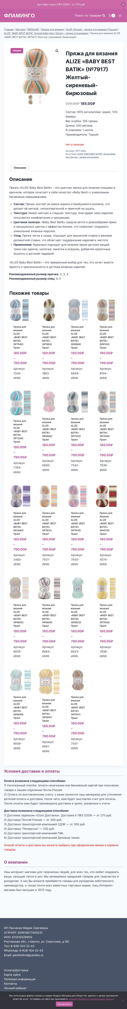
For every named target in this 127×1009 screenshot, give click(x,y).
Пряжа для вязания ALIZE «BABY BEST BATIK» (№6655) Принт (20, 615)
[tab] (20, 167)
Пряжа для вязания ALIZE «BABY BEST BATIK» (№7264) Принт (20, 431)
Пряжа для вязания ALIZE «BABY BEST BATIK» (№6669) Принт (78, 337)
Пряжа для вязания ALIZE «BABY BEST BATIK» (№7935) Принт (78, 523)
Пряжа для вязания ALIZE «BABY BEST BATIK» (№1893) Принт (49, 337)
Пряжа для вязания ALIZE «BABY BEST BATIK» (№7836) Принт (107, 615)
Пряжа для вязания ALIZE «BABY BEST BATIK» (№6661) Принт (49, 710)
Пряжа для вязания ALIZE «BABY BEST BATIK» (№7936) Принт (107, 429)
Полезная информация (20, 979)
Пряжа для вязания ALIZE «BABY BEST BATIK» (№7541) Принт (78, 707)
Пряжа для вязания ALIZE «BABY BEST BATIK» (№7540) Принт (20, 337)
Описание (20, 167)
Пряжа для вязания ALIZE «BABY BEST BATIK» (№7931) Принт (49, 523)
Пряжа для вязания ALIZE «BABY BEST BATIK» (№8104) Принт (107, 337)
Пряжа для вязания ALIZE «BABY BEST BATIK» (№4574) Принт (107, 523)
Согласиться (64, 1004)
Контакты (10, 983)
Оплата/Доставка (16, 970)
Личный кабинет (15, 988)
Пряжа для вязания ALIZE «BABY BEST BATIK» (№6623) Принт (78, 615)
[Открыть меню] (120, 15)
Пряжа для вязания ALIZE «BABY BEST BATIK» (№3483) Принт (20, 523)
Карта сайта (12, 974)
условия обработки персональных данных (91, 999)
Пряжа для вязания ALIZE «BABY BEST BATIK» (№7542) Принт (78, 429)
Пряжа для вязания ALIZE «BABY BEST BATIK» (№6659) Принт (20, 707)
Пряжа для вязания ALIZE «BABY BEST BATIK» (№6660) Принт (49, 429)
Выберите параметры (21, 380)
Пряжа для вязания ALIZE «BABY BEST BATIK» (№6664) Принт (49, 615)
